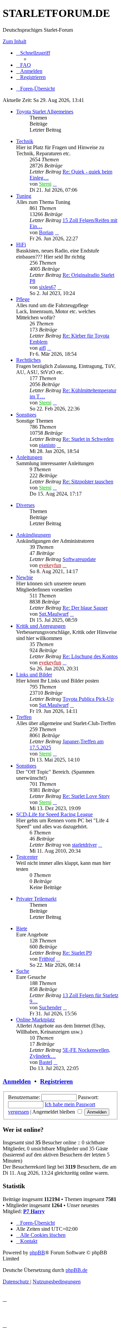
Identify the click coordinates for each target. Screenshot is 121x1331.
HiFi (21, 244)
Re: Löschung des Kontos (90, 656)
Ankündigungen (33, 535)
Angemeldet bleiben (54, 1112)
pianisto (47, 445)
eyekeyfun (50, 565)
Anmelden (17, 1081)
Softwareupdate (79, 559)
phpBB (37, 1252)
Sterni (45, 184)
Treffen (24, 717)
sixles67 (47, 287)
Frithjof (47, 959)
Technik (24, 141)
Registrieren (56, 1081)
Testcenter (27, 857)
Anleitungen (29, 457)
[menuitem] (23, 65)
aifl (42, 348)
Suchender (50, 1007)
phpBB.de (76, 1270)
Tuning (23, 196)
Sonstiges (26, 415)
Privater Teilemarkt (36, 899)
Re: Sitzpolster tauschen (88, 481)
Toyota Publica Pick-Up (88, 699)
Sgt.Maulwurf (54, 614)
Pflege (23, 299)
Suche (22, 971)
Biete (21, 928)
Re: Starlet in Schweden (88, 439)
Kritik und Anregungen (41, 626)
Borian (46, 232)
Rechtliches (28, 360)
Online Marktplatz (35, 1019)
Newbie (24, 577)
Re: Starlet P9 (77, 953)
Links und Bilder (34, 674)
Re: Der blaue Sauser (85, 608)
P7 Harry (34, 1211)
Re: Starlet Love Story (86, 796)
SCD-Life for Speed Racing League (54, 814)
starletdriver (84, 845)
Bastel (45, 1062)
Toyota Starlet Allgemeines (44, 111)
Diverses (25, 505)
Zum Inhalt (14, 41)
